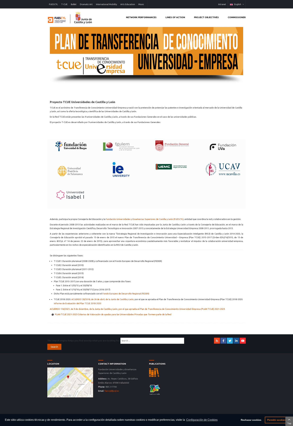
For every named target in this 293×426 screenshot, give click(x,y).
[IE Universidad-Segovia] (121, 169)
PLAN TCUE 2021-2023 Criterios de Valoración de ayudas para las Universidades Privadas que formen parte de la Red (113, 314)
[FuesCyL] (70, 17)
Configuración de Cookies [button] (202, 419)
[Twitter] (230, 341)
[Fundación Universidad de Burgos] (70, 145)
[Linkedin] (236, 341)
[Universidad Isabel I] (70, 194)
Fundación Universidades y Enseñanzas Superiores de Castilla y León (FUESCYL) (145, 219)
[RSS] (217, 341)
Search (54, 346)
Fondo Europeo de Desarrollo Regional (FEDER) (125, 293)
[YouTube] (243, 341)
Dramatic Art (86, 4)
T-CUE (64, 4)
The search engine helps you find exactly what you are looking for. (83, 340)
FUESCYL (53, 4)
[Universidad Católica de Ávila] (223, 169)
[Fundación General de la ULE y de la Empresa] (121, 146)
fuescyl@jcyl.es (111, 391)
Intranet (222, 4)
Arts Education (127, 4)
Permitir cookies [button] (276, 420)
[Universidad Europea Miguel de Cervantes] (172, 166)
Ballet (73, 4)
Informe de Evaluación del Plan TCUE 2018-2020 (77, 303)
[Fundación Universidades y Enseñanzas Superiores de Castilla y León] (70, 382)
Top (289, 423)
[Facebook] (223, 341)
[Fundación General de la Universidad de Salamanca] (172, 145)
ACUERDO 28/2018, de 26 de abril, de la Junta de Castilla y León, (102, 299)
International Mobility (106, 4)
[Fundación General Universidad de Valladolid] (222, 146)
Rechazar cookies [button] (251, 420)
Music (141, 4)
